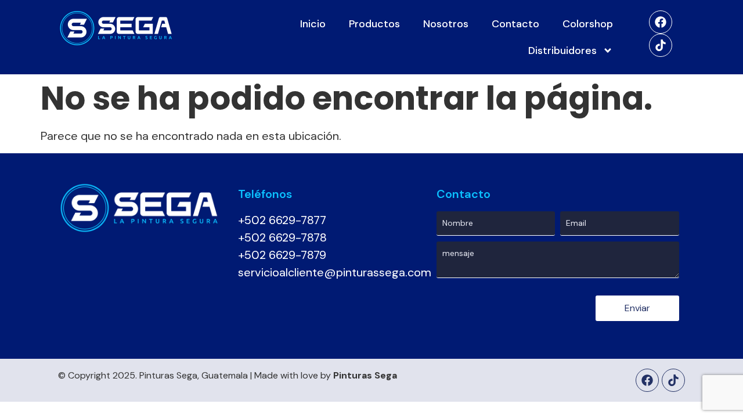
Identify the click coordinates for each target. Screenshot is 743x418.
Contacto (515, 24)
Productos (374, 24)
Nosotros (445, 24)
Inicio (313, 24)
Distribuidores (562, 50)
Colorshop (587, 24)
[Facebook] (660, 22)
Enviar (637, 308)
